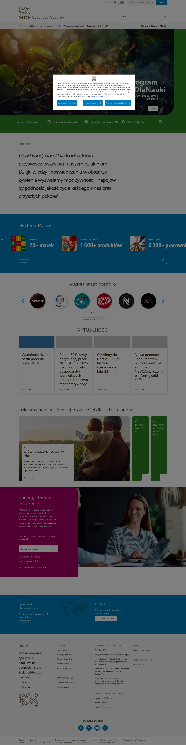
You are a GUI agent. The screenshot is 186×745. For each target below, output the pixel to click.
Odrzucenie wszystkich (92, 103)
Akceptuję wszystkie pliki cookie (118, 103)
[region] (94, 92)
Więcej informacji (97, 96)
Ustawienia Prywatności (67, 103)
